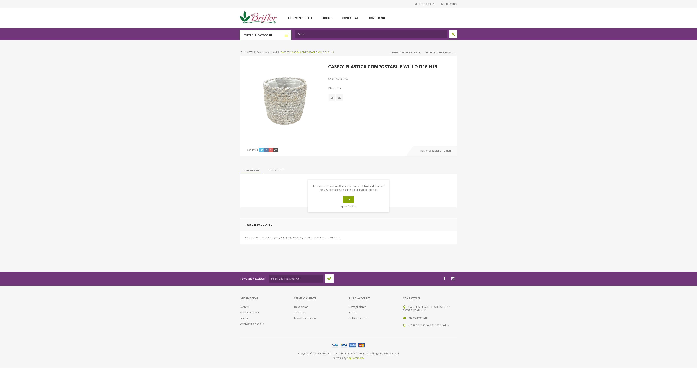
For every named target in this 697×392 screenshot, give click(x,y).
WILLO (334, 237)
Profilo (327, 18)
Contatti (244, 307)
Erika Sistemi (391, 353)
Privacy (244, 318)
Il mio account (427, 3)
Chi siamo (300, 312)
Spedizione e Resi (250, 312)
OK (348, 199)
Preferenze (451, 3)
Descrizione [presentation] (251, 170)
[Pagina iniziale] (241, 52)
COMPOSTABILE (314, 237)
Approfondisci (349, 206)
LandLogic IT (374, 353)
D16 (295, 237)
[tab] (251, 170)
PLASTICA (267, 237)
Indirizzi (352, 312)
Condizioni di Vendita (252, 323)
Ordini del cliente (358, 318)
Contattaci (350, 18)
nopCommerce (356, 358)
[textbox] (371, 34)
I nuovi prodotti (300, 18)
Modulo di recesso (305, 318)
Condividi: (252, 149)
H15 (283, 237)
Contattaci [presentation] (276, 170)
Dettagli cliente (357, 307)
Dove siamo (377, 18)
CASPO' (249, 237)
